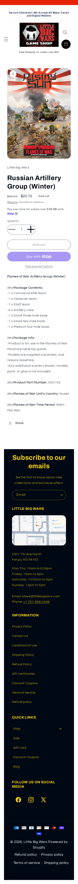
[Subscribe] (61, 495)
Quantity (13, 221)
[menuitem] (39, 728)
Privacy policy (52, 854)
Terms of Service (23, 692)
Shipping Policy (23, 654)
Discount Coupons (25, 683)
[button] (6, 39)
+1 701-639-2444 (36, 601)
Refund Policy (21, 664)
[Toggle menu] (60, 729)
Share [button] (19, 423)
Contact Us (20, 636)
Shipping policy (56, 863)
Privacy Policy (22, 626)
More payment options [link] (39, 266)
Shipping (12, 202)
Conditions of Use (24, 645)
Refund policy (21, 701)
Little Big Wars (35, 842)
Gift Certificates (23, 673)
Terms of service (26, 863)
